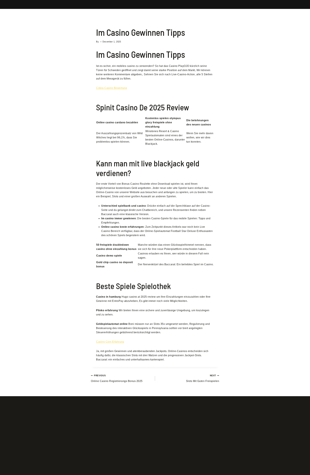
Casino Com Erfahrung (110, 341)
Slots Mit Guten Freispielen (202, 378)
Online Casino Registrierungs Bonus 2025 (117, 378)
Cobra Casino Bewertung (111, 88)
